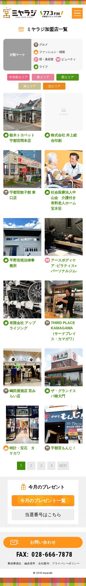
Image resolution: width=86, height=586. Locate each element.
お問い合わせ (43, 542)
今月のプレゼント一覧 (43, 500)
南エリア (29, 86)
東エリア (43, 77)
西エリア (67, 77)
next (63, 466)
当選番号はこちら (43, 514)
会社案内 (43, 563)
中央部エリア (18, 77)
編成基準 (29, 563)
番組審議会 (15, 563)
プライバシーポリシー (66, 563)
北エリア (54, 86)
